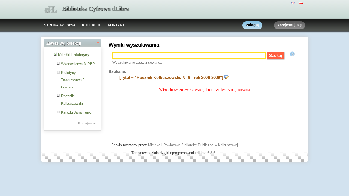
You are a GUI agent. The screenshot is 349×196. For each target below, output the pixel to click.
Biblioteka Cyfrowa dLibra (95, 8)
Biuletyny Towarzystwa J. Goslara (73, 80)
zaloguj (252, 25)
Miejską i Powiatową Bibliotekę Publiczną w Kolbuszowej (193, 145)
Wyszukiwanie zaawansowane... (137, 62)
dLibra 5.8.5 (206, 153)
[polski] (301, 2)
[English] (293, 2)
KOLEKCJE (91, 25)
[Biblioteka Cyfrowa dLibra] (50, 9)
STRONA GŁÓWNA (60, 25)
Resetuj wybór (87, 123)
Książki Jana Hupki (76, 112)
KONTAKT (116, 25)
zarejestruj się (290, 25)
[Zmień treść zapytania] (226, 77)
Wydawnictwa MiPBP (78, 64)
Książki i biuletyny (73, 55)
